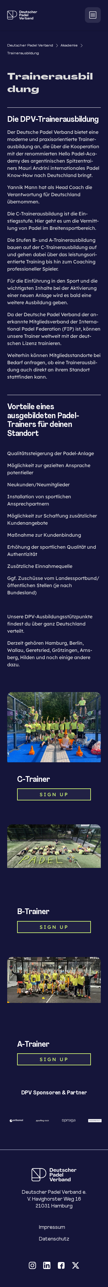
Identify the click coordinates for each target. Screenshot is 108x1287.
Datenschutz (54, 1239)
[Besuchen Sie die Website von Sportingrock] (40, 1121)
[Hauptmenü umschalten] (93, 15)
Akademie (69, 45)
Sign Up (54, 794)
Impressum (52, 1227)
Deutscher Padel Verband (30, 45)
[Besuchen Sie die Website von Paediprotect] (93, 1121)
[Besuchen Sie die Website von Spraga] (66, 1121)
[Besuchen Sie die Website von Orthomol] (14, 1121)
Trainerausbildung (23, 53)
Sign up (54, 1059)
